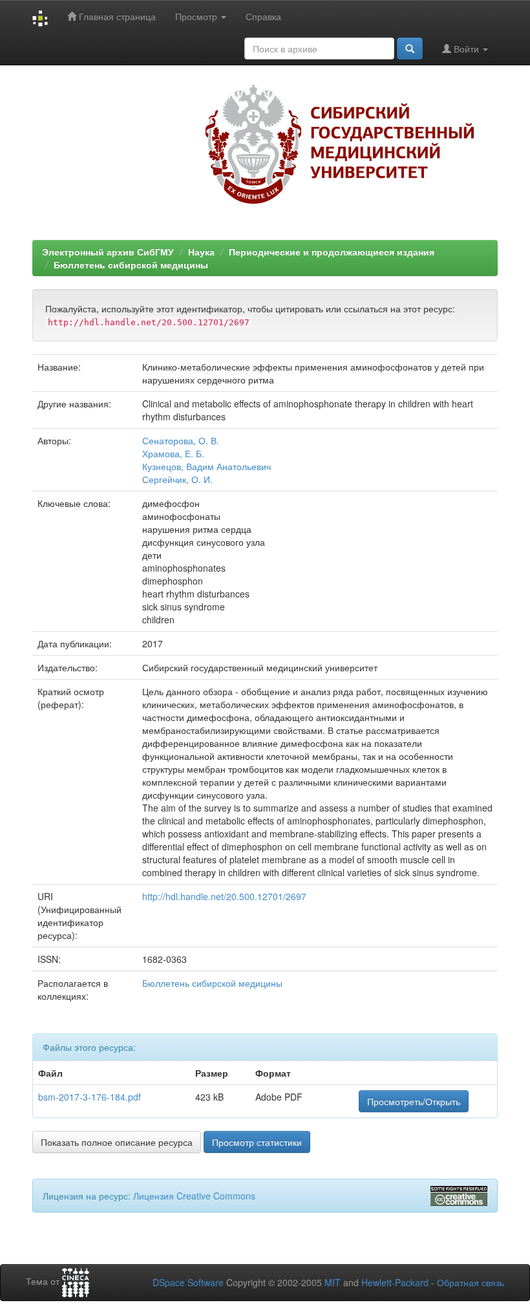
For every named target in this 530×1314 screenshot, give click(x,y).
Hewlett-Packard (395, 1282)
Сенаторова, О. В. (180, 440)
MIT (332, 1282)
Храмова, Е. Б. (173, 453)
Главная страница (116, 16)
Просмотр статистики (257, 1142)
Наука (201, 251)
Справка (263, 16)
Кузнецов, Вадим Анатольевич (206, 466)
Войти (466, 48)
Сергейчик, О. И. (177, 479)
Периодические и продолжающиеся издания (331, 251)
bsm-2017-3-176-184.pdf (89, 1096)
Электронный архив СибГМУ (108, 251)
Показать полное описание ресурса (117, 1142)
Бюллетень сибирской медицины (131, 264)
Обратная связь (470, 1282)
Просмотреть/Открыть (413, 1101)
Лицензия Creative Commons (194, 1195)
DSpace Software (188, 1282)
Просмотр (197, 16)
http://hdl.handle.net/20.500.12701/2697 (224, 896)
